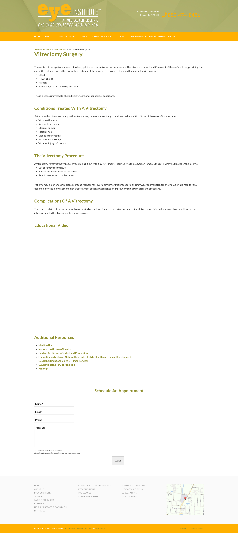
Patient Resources (102, 36)
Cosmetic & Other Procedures (94, 485)
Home (37, 36)
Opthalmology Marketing (77, 528)
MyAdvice (100, 528)
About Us (49, 36)
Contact (121, 36)
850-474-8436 (183, 15)
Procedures (60, 49)
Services (83, 36)
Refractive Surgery (88, 496)
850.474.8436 (131, 493)
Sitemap (183, 528)
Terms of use (196, 528)
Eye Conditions (67, 36)
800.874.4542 (131, 496)
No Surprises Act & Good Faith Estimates (153, 36)
